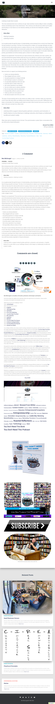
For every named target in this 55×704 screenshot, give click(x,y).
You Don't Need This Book (8, 138)
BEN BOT (9, 318)
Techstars (43, 355)
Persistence (32, 418)
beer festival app (21, 340)
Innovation (11, 416)
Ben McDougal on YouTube (34, 697)
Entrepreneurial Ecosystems (25, 131)
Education (31, 133)
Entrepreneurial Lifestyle (8, 413)
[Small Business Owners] (27, 597)
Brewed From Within (12, 131)
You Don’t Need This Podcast (13, 320)
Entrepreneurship (38, 133)
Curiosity (17, 133)
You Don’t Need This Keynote (13, 323)
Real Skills (11, 421)
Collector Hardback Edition (13, 322)
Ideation (50, 133)
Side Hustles (43, 421)
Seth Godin (37, 421)
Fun (35, 413)
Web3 (28, 424)
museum (43, 370)
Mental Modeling (16, 135)
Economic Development (13, 410)
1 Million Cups (39, 346)
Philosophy (6, 421)
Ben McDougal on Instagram (31, 697)
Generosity (45, 133)
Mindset (20, 418)
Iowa (27, 416)
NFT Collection (10, 315)
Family (32, 413)
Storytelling (6, 424)
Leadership (36, 131)
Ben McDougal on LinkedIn (26, 697)
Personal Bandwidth (41, 418)
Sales (37, 135)
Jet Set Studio (10, 304)
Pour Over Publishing (12, 312)
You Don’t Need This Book (12, 314)
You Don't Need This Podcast (17, 429)
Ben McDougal (6, 158)
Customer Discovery (24, 133)
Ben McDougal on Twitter (23, 697)
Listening (10, 135)
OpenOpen (9, 310)
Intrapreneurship (20, 416)
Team (40, 135)
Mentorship (16, 418)
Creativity (26, 407)
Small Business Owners (11, 618)
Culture (30, 407)
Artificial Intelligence (9, 405)
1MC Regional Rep (11, 309)
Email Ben (20, 697)
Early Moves (6, 410)
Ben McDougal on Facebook (29, 697)
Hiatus (6, 683)
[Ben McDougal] (4, 2)
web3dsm (9, 317)
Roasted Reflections (31, 135)
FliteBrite (9, 307)
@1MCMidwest (15, 349)
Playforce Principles (11, 666)
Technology (17, 424)
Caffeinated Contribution (41, 405)
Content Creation (18, 407)
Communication (8, 407)
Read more (21, 623)
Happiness (45, 413)
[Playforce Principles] (27, 644)
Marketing (40, 416)
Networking (23, 135)
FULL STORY (27, 377)
